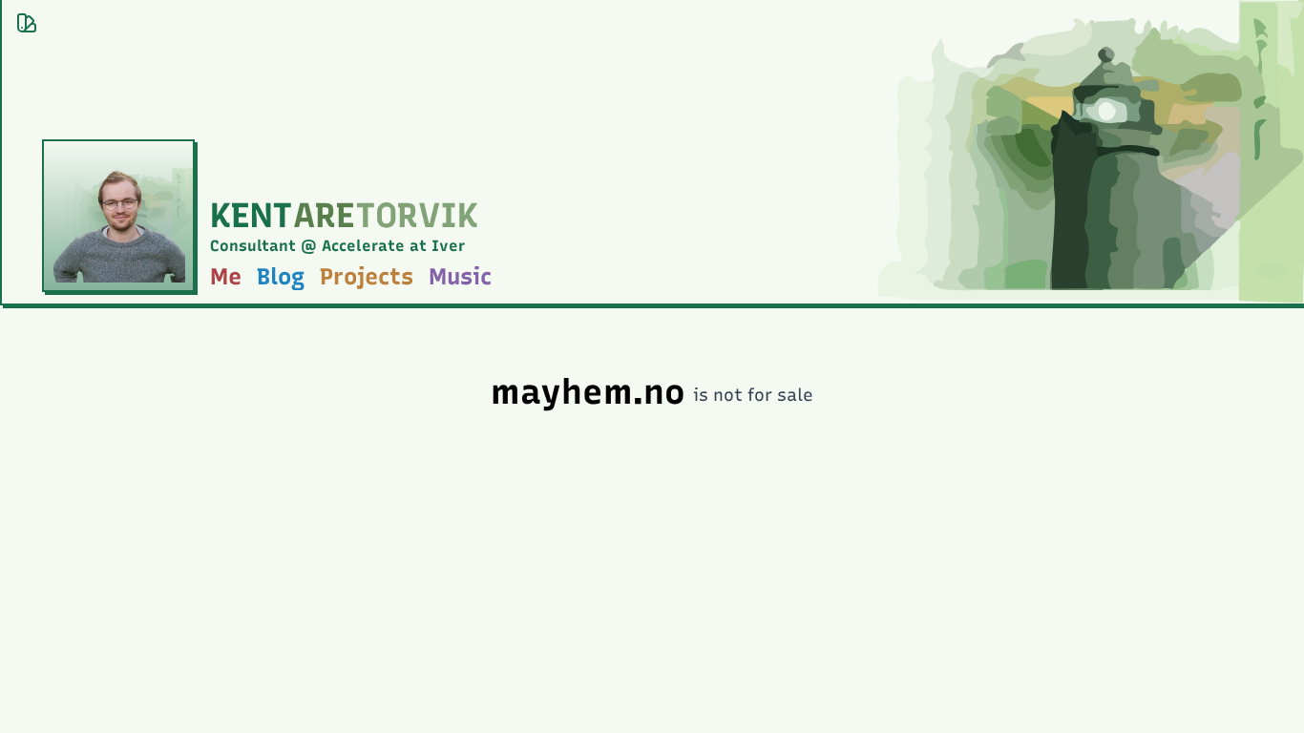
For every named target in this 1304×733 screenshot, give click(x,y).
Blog (281, 276)
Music (460, 276)
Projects (366, 276)
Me (226, 276)
